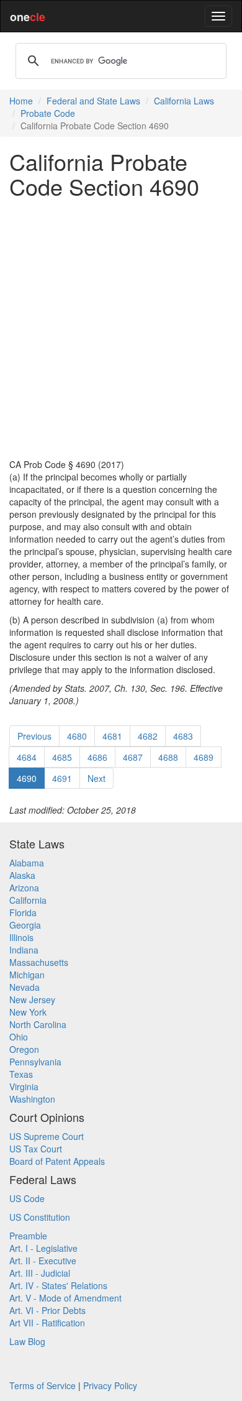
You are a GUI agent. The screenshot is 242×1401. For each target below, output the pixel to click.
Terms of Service (42, 1385)
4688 (168, 757)
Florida (23, 912)
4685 (62, 757)
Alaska (22, 875)
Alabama (26, 863)
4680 (77, 736)
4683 (183, 736)
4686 (97, 757)
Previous (34, 736)
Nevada (24, 987)
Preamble (28, 1235)
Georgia (25, 925)
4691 (62, 778)
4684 (27, 757)
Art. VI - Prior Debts (47, 1310)
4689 (203, 757)
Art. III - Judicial (39, 1273)
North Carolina (37, 1024)
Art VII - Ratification (47, 1322)
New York (28, 1012)
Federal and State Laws (93, 100)
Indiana (23, 950)
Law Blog (27, 1341)
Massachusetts (38, 962)
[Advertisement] (121, 328)
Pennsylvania (35, 1061)
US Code (27, 1198)
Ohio (18, 1037)
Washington (32, 1099)
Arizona (24, 887)
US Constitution (39, 1217)
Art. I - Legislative (43, 1248)
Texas (21, 1074)
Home (21, 100)
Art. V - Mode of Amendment (65, 1298)
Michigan (27, 974)
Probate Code (47, 113)
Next (96, 778)
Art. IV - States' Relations (58, 1285)
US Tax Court (35, 1148)
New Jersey (32, 999)
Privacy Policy (110, 1385)
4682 (148, 736)
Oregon (24, 1049)
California (28, 900)
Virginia (23, 1086)
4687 (133, 757)
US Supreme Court (46, 1136)
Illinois (21, 937)
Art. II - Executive (42, 1260)
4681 (112, 736)
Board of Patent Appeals (57, 1161)
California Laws (184, 100)
